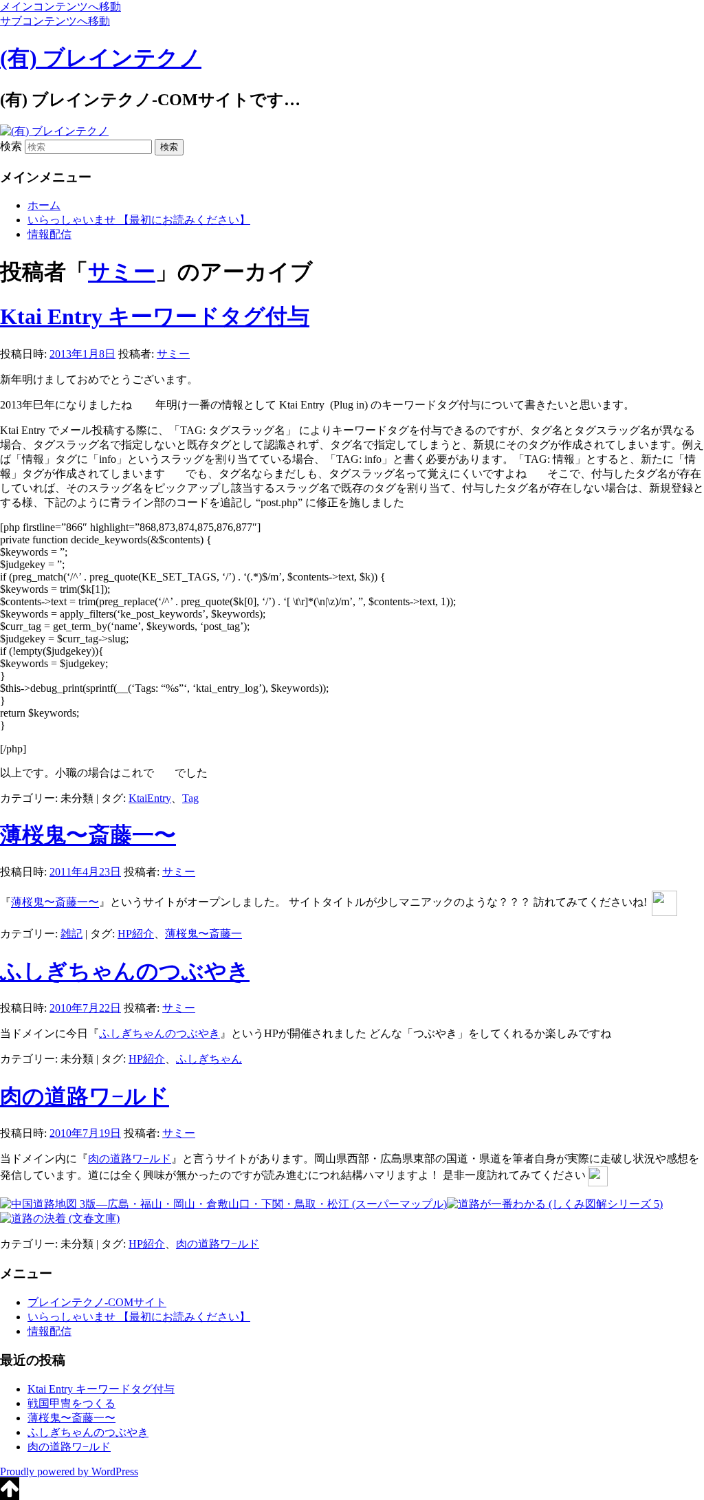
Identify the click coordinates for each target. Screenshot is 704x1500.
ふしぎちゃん (209, 1059)
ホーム (44, 205)
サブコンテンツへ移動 (55, 21)
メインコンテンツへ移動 (60, 6)
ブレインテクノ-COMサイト (97, 1302)
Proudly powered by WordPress (69, 1471)
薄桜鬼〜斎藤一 (203, 933)
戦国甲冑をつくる (72, 1403)
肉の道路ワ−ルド (84, 1096)
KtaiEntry (150, 798)
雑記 (71, 933)
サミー (121, 271)
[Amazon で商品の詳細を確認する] (223, 1204)
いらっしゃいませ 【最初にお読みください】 (139, 220)
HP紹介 (136, 933)
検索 (11, 146)
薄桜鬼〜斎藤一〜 (88, 835)
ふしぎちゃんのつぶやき (125, 971)
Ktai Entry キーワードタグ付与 (154, 316)
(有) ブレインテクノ (100, 57)
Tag (190, 798)
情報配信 (50, 234)
